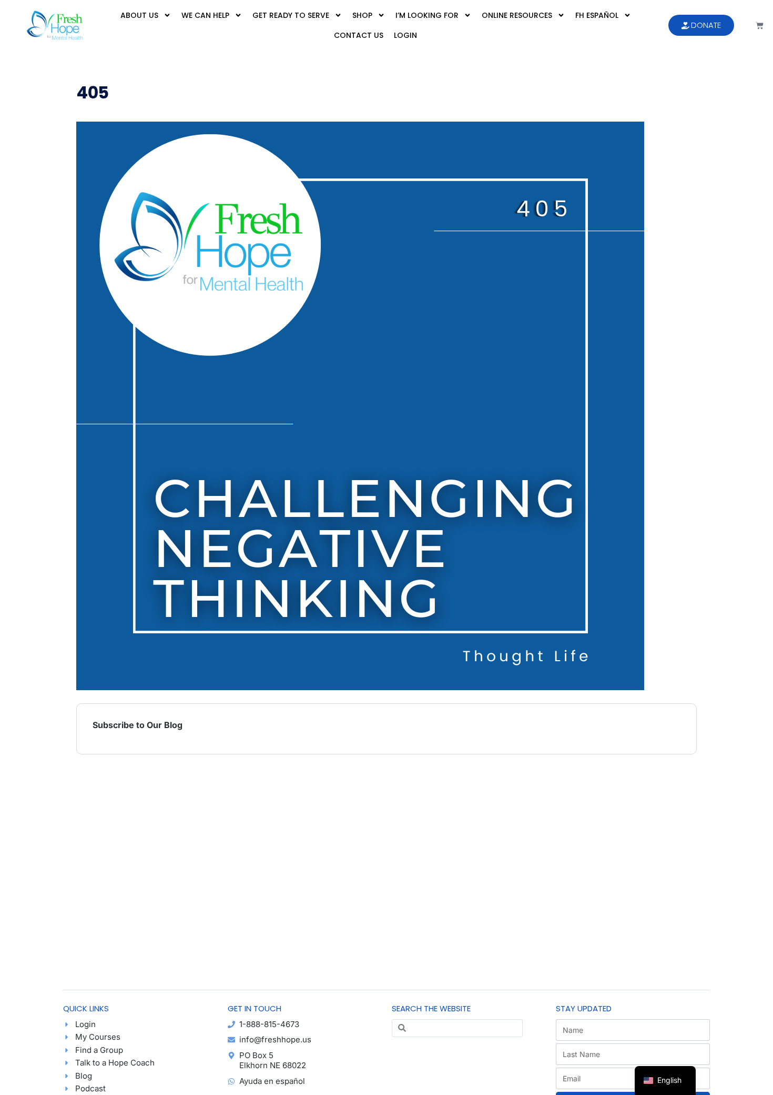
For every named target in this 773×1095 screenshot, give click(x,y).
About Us (139, 15)
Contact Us (358, 35)
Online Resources (517, 15)
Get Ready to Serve (290, 15)
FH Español (596, 15)
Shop (362, 15)
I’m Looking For (427, 15)
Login (405, 35)
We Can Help (205, 15)
